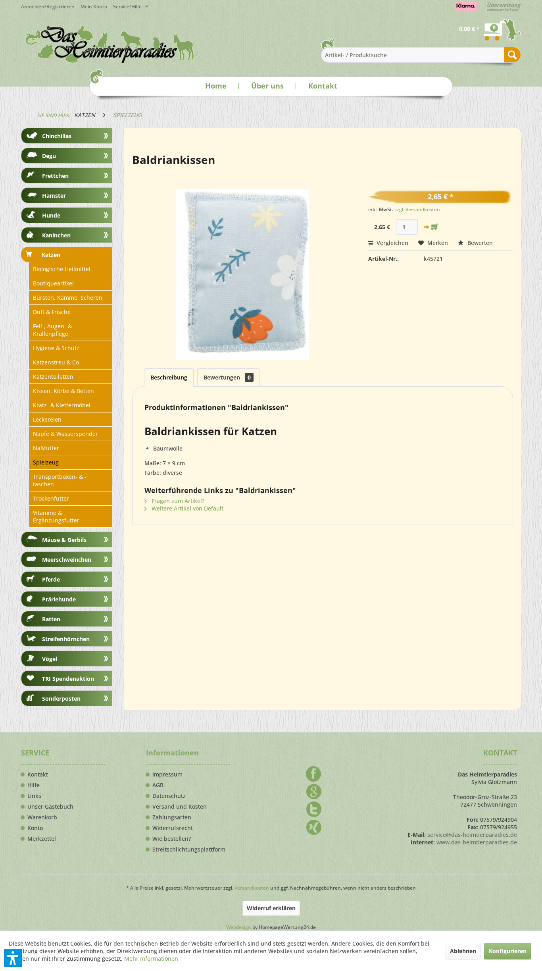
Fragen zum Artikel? (177, 501)
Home (216, 86)
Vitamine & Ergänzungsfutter (56, 516)
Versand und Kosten (179, 806)
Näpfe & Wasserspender (65, 433)
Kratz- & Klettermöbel (61, 405)
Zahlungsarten (171, 817)
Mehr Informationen (151, 958)
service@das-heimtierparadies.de (472, 834)
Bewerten (479, 243)
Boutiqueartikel (53, 283)
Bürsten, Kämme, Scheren (67, 297)
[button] (13, 958)
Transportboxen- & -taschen (59, 480)
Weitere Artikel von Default (186, 508)
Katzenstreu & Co (56, 362)
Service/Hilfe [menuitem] (128, 6)
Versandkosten (251, 887)
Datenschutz (169, 796)
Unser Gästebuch (50, 806)
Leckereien (47, 419)
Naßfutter (46, 448)
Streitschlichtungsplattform (188, 849)
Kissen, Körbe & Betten (63, 391)
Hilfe (33, 785)
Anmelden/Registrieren (48, 6)
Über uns (267, 86)
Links (34, 796)
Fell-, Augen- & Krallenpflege (52, 329)
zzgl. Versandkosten (417, 209)
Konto (35, 828)
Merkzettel (41, 839)
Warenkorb (42, 817)
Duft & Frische (52, 312)
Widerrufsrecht (172, 828)
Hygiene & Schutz (56, 348)
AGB (157, 785)
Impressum (167, 774)
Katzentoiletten (53, 376)
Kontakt (322, 86)
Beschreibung (168, 377)
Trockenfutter (51, 498)
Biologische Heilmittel (61, 269)
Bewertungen (227, 377)
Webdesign (238, 927)
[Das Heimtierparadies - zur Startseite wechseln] (109, 44)
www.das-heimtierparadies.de (476, 842)
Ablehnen (463, 951)
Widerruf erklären (271, 908)
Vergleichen (391, 243)
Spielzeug (46, 462)
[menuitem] (97, 7)
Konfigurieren (508, 951)
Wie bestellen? (171, 839)
